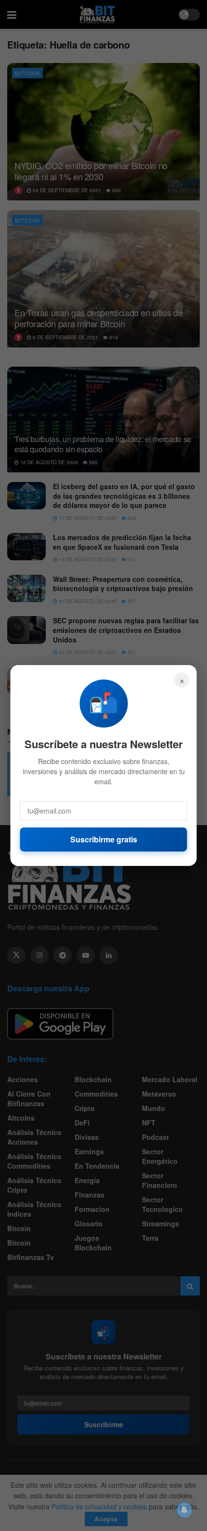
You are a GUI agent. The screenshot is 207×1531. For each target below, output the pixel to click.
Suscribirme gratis (103, 839)
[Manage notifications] (184, 1510)
